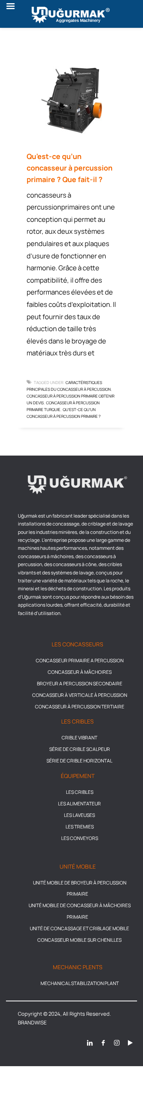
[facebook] (103, 1042)
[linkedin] (89, 1042)
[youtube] (130, 1042)
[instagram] (116, 1042)
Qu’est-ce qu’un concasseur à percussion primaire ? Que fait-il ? (69, 167)
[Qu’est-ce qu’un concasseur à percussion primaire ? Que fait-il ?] (71, 100)
